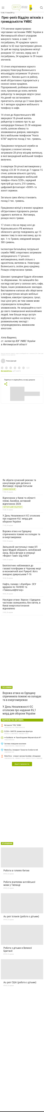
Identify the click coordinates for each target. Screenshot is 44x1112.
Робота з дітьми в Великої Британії (17, 949)
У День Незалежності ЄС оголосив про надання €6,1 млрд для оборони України (21, 518)
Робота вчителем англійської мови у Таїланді (19, 883)
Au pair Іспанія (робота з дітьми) (21, 916)
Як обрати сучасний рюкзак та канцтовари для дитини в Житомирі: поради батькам (19, 483)
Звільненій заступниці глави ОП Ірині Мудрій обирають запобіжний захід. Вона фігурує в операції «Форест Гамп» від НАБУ (22, 551)
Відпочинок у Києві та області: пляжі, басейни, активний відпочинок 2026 (19, 500)
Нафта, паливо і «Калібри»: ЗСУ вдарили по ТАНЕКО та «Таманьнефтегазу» (19, 587)
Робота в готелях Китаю (16, 870)
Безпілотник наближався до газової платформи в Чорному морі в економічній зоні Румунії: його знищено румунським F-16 (22, 570)
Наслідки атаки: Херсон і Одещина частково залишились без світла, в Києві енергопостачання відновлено (21, 604)
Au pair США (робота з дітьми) (19, 982)
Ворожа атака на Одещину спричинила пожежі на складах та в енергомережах (21, 534)
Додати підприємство (22, 764)
